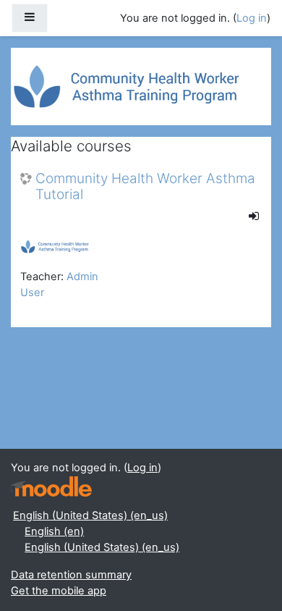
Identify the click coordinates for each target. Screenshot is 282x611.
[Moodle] (51, 486)
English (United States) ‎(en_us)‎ (90, 515)
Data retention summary (71, 574)
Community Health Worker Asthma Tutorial (145, 187)
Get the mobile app (58, 590)
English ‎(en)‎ (54, 531)
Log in (251, 18)
